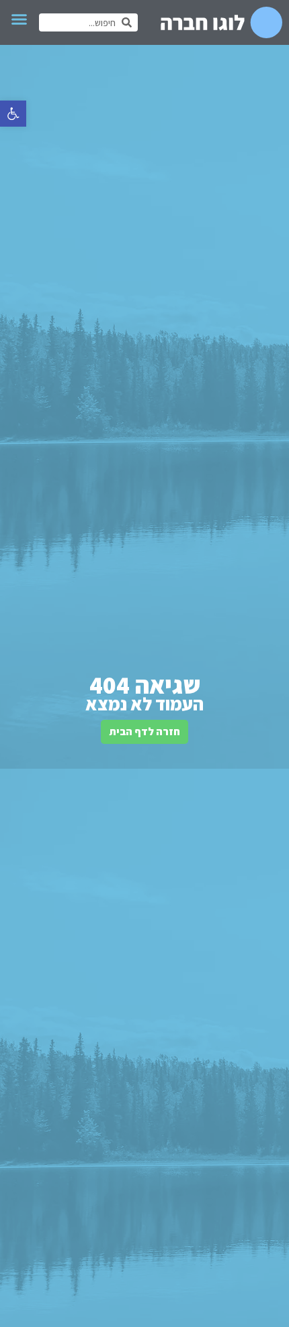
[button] (13, 114)
